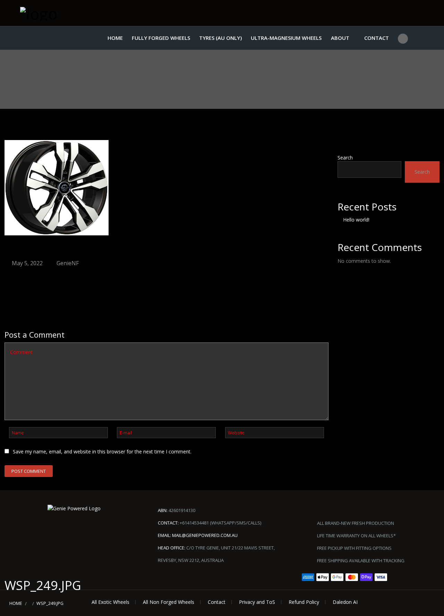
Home (115, 37)
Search (345, 157)
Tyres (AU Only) (220, 37)
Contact (376, 37)
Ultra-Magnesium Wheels (286, 37)
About (340, 37)
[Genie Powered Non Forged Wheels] (54, 13)
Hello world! (356, 219)
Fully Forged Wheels (161, 37)
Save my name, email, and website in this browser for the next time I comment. (102, 451)
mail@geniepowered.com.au (205, 535)
